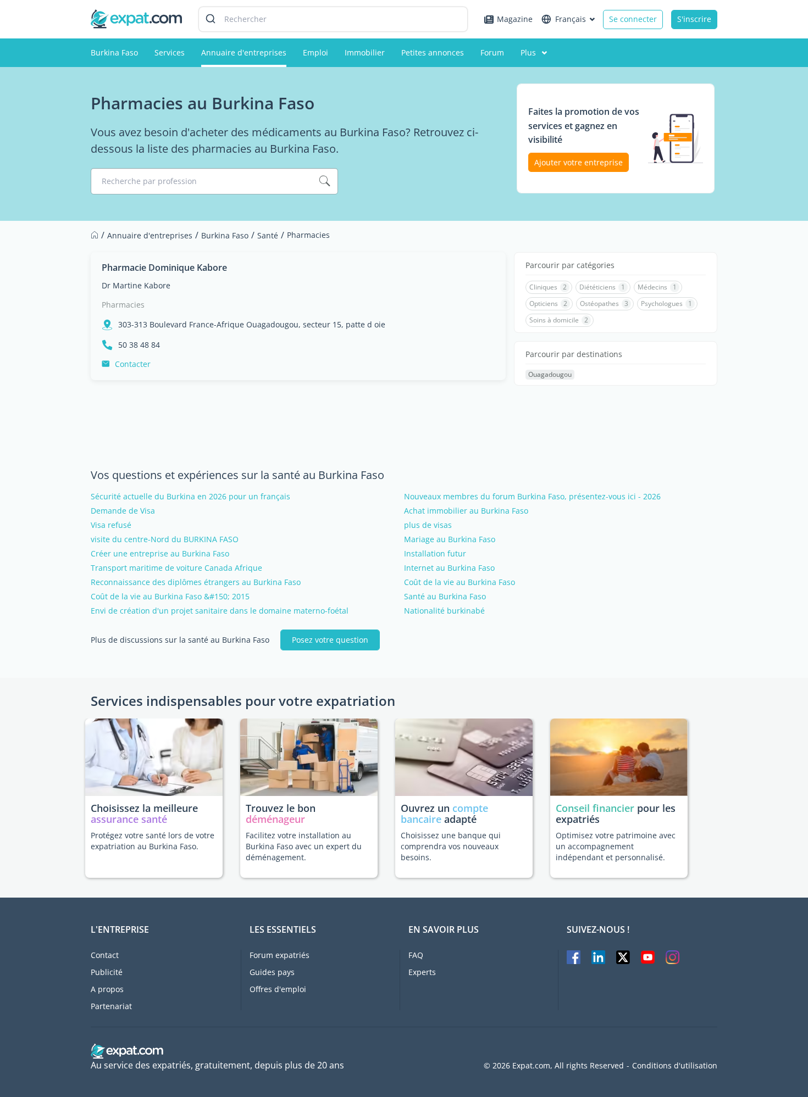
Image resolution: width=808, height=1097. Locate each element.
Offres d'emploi (278, 989)
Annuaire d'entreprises (243, 52)
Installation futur (435, 554)
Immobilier (365, 52)
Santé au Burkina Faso (445, 596)
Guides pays (272, 972)
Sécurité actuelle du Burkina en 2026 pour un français (190, 496)
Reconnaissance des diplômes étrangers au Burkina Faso (196, 582)
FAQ (415, 955)
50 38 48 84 (139, 345)
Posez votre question (330, 639)
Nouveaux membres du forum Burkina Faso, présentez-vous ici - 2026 (532, 496)
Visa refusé (111, 525)
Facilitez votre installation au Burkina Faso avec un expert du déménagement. (304, 846)
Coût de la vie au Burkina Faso (459, 582)
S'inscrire (694, 19)
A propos (107, 989)
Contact (105, 955)
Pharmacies (123, 304)
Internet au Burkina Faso (449, 568)
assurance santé (129, 819)
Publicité (107, 972)
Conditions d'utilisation (674, 1066)
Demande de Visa (123, 511)
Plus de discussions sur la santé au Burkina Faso (180, 640)
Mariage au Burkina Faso (449, 539)
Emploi (315, 52)
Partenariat (111, 1006)
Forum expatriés (279, 955)
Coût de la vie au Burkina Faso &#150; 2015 (170, 596)
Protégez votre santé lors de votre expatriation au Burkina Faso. (152, 840)
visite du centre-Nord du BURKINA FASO (165, 539)
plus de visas (428, 525)
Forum (492, 52)
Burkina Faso (114, 52)
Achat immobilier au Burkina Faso (466, 511)
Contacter (133, 364)
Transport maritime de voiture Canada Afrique (176, 568)
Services (169, 52)
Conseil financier (595, 808)
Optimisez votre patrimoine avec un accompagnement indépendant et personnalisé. (616, 846)
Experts (422, 972)
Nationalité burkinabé (444, 611)
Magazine (515, 19)
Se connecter (633, 19)
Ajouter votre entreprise (578, 162)
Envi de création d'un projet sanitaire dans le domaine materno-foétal (219, 611)
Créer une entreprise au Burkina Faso (160, 554)
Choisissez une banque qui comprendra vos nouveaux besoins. (451, 846)
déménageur (275, 819)
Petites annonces (432, 52)
